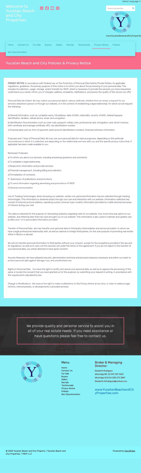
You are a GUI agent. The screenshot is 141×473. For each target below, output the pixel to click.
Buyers (48, 45)
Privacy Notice (101, 45)
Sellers (59, 45)
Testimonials (84, 45)
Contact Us (23, 45)
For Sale (37, 45)
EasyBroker (130, 451)
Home (10, 45)
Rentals (70, 45)
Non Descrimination (17, 52)
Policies (116, 45)
